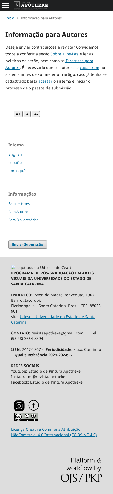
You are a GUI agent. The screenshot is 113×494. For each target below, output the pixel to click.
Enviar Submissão (27, 244)
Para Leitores (19, 203)
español (15, 162)
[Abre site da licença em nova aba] (26, 420)
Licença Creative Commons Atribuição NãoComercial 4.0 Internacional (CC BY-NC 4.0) (54, 432)
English (15, 154)
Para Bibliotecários (23, 219)
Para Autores (18, 211)
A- (36, 114)
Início (9, 18)
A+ (18, 114)
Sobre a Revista (64, 53)
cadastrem (89, 67)
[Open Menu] (5, 5)
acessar (44, 81)
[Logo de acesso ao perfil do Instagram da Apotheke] (19, 410)
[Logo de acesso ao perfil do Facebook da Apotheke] (40, 409)
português (17, 170)
